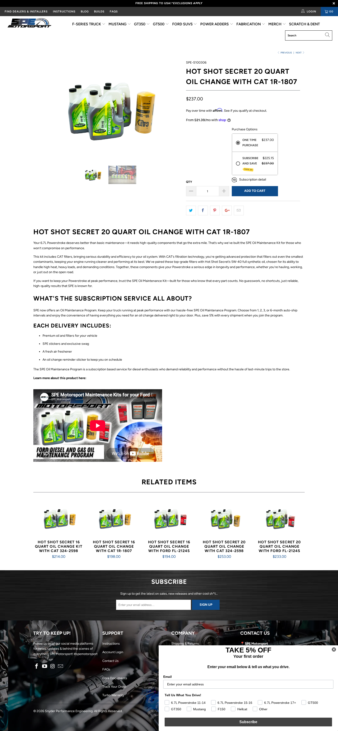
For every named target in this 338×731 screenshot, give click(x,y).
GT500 (159, 24)
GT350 (140, 24)
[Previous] (41, 109)
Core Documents (114, 678)
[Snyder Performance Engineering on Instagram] (52, 667)
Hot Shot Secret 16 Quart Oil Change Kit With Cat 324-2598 (58, 518)
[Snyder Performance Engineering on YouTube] (44, 667)
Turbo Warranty (113, 695)
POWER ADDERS (215, 24)
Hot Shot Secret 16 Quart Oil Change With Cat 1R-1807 (114, 518)
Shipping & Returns (185, 644)
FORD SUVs (183, 24)
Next (299, 52)
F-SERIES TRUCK (87, 24)
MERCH (275, 24)
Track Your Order (114, 687)
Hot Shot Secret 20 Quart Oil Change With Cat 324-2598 (224, 518)
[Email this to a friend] (239, 210)
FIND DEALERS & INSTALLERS (26, 11)
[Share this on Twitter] (191, 210)
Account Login (112, 652)
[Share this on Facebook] (203, 210)
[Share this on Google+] (227, 210)
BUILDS (99, 11)
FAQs (114, 11)
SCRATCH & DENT (304, 24)
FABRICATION (249, 24)
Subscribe (248, 722)
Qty (189, 182)
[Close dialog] (334, 649)
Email (167, 676)
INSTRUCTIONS (64, 11)
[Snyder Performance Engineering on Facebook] (36, 667)
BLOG (85, 11)
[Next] (173, 109)
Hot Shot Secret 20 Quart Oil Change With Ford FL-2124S (279, 518)
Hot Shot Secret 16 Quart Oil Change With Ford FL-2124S (169, 518)
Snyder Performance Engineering (69, 711)
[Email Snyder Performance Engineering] (60, 667)
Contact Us (110, 661)
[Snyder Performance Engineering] (29, 23)
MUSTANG (118, 24)
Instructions (111, 644)
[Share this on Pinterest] (215, 210)
